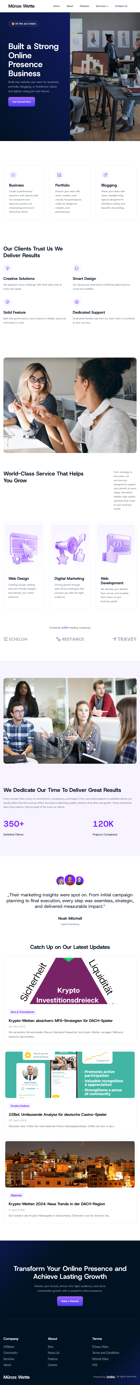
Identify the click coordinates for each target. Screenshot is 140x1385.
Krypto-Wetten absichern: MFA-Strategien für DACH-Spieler (61, 1020)
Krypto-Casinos (20, 1105)
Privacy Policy (100, 1346)
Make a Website (70, 1301)
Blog (50, 1346)
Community (10, 1352)
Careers (52, 1364)
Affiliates (8, 1346)
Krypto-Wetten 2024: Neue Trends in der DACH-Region (57, 1204)
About (7, 1364)
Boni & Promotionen (22, 1012)
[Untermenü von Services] (107, 6)
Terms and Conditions (105, 1352)
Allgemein (16, 1195)
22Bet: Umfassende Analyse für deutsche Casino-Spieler (58, 1114)
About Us (53, 1352)
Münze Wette (21, 6)
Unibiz (111, 1376)
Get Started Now (21, 101)
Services (8, 1358)
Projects (53, 1358)
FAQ (94, 1364)
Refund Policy (100, 1358)
